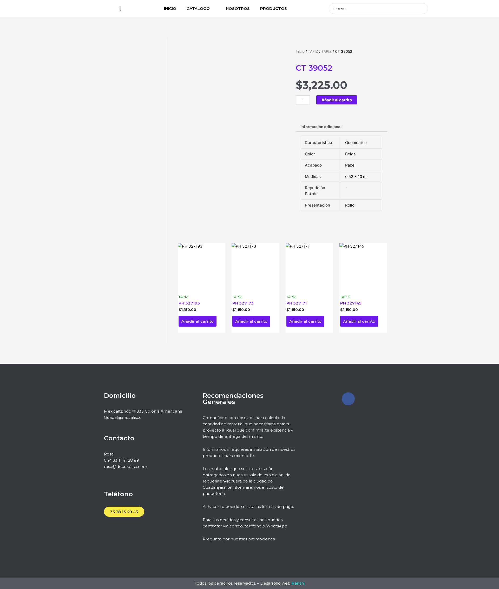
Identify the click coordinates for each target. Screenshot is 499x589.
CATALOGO (198, 8)
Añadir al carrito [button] (197, 321)
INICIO (170, 8)
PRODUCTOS (273, 8)
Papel (350, 165)
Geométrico (356, 142)
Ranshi (298, 583)
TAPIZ (313, 51)
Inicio (300, 51)
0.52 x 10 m (355, 176)
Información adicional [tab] (321, 126)
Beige (350, 153)
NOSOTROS (238, 8)
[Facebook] (348, 398)
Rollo (349, 205)
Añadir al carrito (336, 99)
